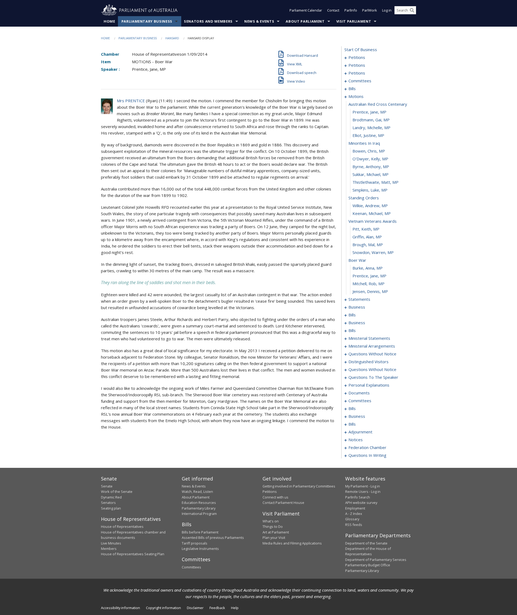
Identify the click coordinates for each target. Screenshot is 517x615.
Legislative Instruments (200, 548)
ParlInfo (350, 10)
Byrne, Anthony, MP (370, 166)
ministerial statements (369, 338)
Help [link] (235, 607)
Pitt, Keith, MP (365, 229)
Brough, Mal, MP (367, 244)
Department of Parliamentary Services (375, 559)
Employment (355, 508)
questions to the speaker (373, 377)
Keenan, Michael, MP (371, 213)
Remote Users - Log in (362, 491)
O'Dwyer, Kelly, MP (370, 158)
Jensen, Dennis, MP (370, 291)
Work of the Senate (116, 491)
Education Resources (199, 502)
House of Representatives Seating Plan (132, 554)
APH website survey (361, 502)
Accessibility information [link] (120, 607)
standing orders (363, 197)
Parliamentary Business (146, 21)
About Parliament (305, 21)
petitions (356, 57)
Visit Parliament (353, 21)
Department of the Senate (366, 543)
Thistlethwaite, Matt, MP (375, 182)
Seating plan (111, 508)
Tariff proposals (194, 543)
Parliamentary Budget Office (367, 565)
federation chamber (367, 447)
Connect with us (275, 497)
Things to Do (273, 526)
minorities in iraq (364, 143)
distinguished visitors (368, 361)
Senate (107, 486)
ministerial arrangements (371, 346)
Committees (191, 567)
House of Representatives (122, 526)
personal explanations (368, 385)
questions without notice (372, 353)
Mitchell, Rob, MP (368, 283)
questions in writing (367, 455)
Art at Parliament (276, 532)
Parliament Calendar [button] (305, 10)
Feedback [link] (217, 607)
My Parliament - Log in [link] (362, 486)
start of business (360, 49)
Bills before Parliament (200, 532)
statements (359, 299)
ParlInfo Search (357, 497)
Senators (108, 502)
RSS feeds (353, 524)
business (356, 307)
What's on (271, 521)
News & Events (259, 21)
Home (109, 21)
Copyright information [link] (163, 607)
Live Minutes (111, 543)
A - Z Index (353, 513)
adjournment (360, 431)
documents (359, 392)
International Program (199, 513)
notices (355, 439)
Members (109, 548)
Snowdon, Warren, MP (373, 252)
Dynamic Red (111, 497)
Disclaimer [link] (195, 607)
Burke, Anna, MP (367, 268)
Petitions (270, 491)
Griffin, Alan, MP (367, 236)
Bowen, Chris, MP (368, 151)
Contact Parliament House (283, 502)
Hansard (172, 38)
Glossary (352, 519)
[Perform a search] (412, 10)
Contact (333, 10)
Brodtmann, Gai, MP (371, 119)
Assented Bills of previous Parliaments (213, 537)
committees (359, 80)
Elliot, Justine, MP (368, 135)
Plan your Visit (274, 537)
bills (352, 88)
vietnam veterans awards (372, 221)
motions (356, 96)
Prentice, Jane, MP (369, 112)
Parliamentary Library (198, 508)
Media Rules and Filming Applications (292, 543)
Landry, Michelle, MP (371, 127)
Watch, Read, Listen (197, 491)
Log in (387, 10)
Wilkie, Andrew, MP (370, 205)
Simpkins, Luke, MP (369, 190)
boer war (357, 260)
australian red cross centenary (377, 104)
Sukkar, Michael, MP (370, 174)
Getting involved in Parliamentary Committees (299, 486)
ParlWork (369, 10)
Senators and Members (208, 21)
